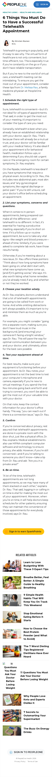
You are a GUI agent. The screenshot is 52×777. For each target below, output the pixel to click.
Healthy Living (10, 12)
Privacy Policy (19, 761)
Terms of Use (33, 761)
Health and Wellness (31, 12)
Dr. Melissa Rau (29, 87)
